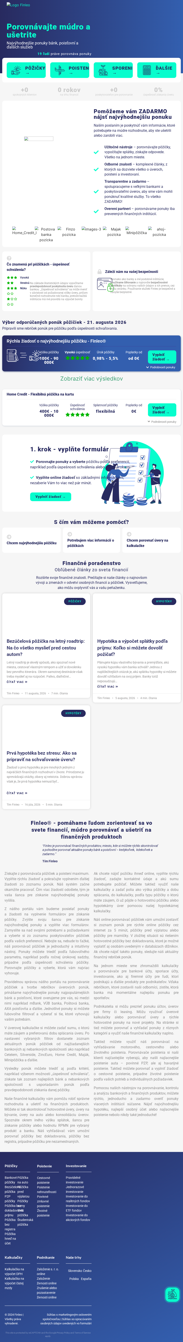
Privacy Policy (63, 1333)
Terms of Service (83, 1333)
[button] (85, 8)
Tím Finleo (13, 693)
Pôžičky (75, 601)
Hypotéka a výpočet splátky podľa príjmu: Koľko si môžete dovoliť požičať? (132, 648)
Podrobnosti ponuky (163, 421)
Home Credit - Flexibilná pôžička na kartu (40, 394)
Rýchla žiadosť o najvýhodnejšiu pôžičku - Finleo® (56, 341)
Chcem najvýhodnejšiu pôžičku (31, 543)
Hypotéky (164, 601)
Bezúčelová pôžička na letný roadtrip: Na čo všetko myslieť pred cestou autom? (46, 648)
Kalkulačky (14, 1257)
